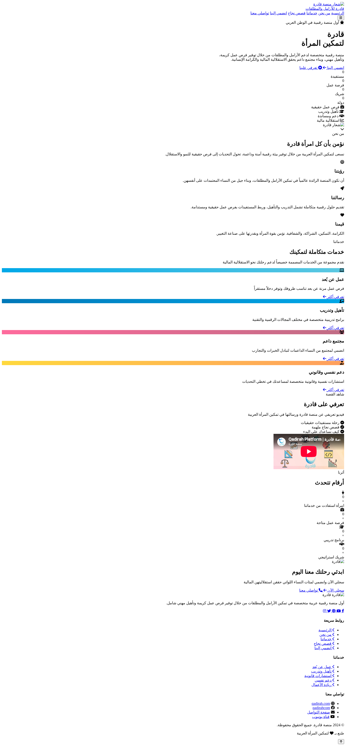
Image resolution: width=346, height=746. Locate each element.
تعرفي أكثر (335, 297)
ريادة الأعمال (321, 685)
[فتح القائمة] (341, 17)
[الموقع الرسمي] (333, 611)
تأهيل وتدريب (321, 671)
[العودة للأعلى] (341, 741)
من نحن (324, 13)
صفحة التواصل (318, 712)
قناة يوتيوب (321, 717)
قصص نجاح (297, 13)
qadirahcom (321, 708)
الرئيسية (337, 13)
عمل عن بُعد (322, 667)
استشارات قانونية (318, 676)
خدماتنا (311, 13)
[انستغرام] (324, 611)
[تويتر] (328, 611)
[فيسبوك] (342, 611)
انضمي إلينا (278, 13)
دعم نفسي (323, 680)
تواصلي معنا (259, 13)
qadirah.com (321, 704)
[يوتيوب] (338, 611)
